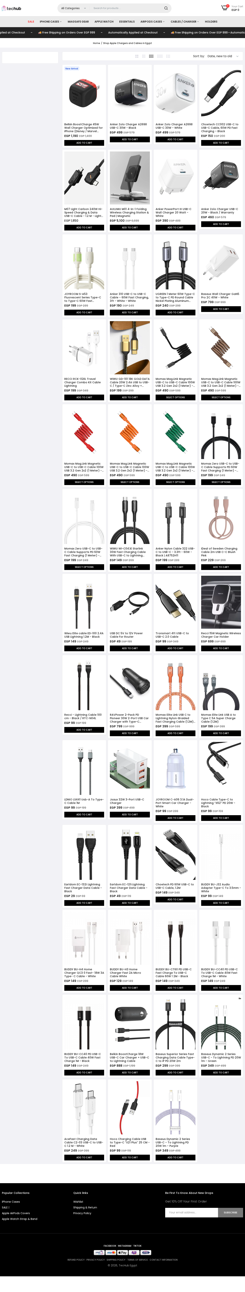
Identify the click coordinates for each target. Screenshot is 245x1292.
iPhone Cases (50, 22)
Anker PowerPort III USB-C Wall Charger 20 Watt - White (173, 212)
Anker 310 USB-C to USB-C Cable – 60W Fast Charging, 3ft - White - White (129, 297)
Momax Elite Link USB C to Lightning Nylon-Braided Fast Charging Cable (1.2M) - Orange (175, 718)
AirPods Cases (151, 22)
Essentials (127, 22)
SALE (31, 22)
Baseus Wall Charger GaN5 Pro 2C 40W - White (220, 295)
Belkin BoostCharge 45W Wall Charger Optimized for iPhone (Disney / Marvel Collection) (83, 128)
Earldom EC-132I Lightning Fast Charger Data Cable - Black (83, 888)
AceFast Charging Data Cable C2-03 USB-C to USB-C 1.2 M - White (83, 1142)
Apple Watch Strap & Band (19, 1219)
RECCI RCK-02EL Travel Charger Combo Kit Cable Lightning (82, 382)
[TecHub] (11, 8)
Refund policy (76, 1259)
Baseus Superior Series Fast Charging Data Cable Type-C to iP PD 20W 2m (175, 1057)
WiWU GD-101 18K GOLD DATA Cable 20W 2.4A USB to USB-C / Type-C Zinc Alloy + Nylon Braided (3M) (130, 382)
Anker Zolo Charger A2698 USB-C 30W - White (174, 126)
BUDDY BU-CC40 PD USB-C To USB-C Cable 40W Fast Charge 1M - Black (82, 1057)
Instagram (124, 1245)
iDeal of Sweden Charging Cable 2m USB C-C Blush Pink (219, 552)
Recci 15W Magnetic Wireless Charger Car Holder (221, 635)
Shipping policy (116, 1259)
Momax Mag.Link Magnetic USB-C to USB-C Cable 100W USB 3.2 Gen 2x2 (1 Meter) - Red (84, 467)
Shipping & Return (85, 1207)
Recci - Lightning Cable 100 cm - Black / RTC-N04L (83, 716)
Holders (211, 22)
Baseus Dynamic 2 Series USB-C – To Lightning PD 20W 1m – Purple (173, 1142)
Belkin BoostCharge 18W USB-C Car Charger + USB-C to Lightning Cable (129, 1057)
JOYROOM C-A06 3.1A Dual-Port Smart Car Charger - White (175, 803)
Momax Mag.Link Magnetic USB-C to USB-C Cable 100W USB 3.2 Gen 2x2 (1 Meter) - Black (175, 382)
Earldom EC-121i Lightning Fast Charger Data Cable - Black (128, 888)
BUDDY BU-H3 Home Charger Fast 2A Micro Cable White (125, 973)
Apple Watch (104, 22)
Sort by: (199, 56)
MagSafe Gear (78, 22)
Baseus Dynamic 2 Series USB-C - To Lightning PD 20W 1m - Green (221, 1057)
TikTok (137, 1245)
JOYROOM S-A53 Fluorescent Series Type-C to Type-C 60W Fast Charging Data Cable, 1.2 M (83, 297)
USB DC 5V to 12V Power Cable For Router (126, 635)
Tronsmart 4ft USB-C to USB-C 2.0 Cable (172, 635)
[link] (100, 70)
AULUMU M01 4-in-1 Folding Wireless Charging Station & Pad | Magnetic (129, 212)
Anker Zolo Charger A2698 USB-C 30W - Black (128, 126)
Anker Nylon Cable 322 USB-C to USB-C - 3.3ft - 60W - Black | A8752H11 (175, 552)
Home (96, 43)
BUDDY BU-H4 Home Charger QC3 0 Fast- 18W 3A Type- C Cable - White (84, 973)
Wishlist (78, 1202)
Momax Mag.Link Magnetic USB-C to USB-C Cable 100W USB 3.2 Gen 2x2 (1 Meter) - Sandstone (220, 382)
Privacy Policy (82, 1213)
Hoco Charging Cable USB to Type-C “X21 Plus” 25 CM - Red (130, 1142)
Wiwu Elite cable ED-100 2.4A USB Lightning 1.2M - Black (84, 635)
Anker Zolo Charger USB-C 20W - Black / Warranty (219, 210)
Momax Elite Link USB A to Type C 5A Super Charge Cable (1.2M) (218, 718)
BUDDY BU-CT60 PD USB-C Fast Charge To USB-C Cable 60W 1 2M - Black (174, 973)
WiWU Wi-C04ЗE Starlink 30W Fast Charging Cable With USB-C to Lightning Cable (128, 552)
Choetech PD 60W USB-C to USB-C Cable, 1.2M (175, 886)
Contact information (164, 1259)
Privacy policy (96, 1259)
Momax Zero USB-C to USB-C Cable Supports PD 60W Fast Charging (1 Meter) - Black (220, 467)
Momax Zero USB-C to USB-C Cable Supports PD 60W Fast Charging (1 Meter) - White (83, 552)
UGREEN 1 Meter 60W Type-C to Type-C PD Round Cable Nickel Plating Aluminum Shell (175, 297)
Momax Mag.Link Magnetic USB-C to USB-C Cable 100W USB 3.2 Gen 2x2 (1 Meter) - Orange (129, 467)
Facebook (110, 1245)
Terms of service (137, 1259)
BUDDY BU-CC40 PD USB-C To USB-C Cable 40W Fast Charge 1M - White (219, 973)
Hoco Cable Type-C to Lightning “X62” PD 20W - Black (218, 803)
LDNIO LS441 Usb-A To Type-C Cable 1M (84, 801)
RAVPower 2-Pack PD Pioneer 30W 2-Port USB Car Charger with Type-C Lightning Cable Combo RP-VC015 (129, 718)
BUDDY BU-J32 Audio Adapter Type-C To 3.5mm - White (221, 888)
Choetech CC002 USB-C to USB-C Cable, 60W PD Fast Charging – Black (219, 128)
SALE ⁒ (5, 1207)
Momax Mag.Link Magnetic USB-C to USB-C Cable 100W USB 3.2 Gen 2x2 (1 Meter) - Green (175, 467)
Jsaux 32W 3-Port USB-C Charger (127, 801)
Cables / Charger (184, 22)
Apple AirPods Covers (16, 1213)
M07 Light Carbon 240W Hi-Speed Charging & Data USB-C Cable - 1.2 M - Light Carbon (83, 212)
